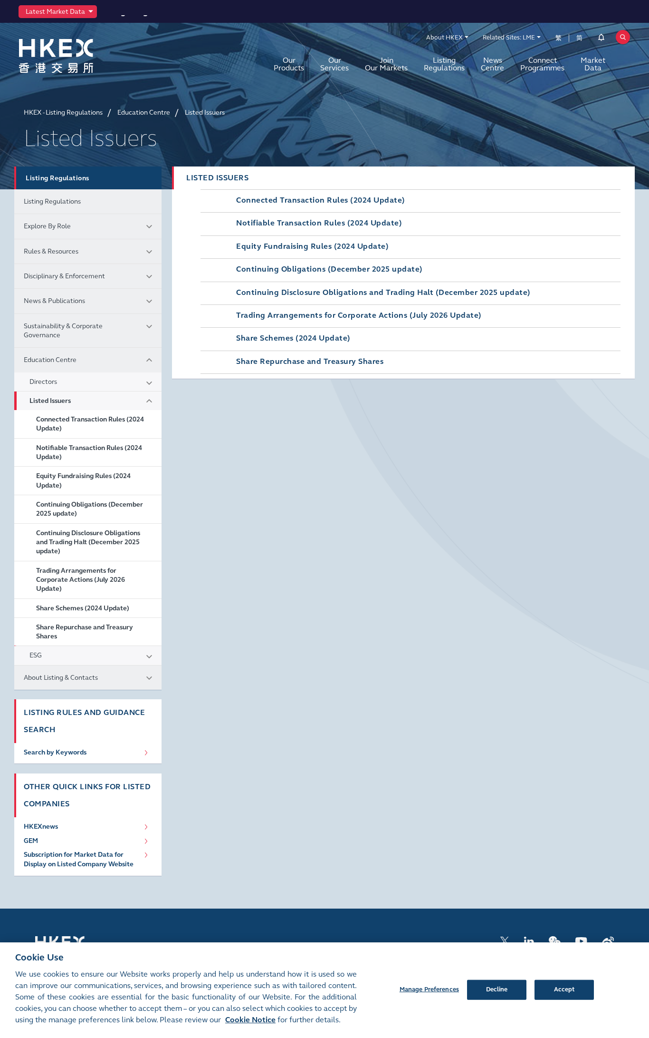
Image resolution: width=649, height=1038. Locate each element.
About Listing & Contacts (61, 678)
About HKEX (444, 37)
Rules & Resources (51, 251)
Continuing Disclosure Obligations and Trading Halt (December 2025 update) (88, 542)
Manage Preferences (429, 989)
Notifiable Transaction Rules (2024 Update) (89, 452)
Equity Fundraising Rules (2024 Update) (83, 480)
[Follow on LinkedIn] (529, 940)
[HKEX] (81, 56)
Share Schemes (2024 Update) (82, 608)
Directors (43, 382)
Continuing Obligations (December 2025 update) (89, 509)
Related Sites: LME (509, 37)
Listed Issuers (50, 401)
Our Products (289, 64)
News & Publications (54, 301)
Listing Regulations (444, 64)
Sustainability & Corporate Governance (63, 330)
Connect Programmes (542, 64)
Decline (497, 989)
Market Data (593, 64)
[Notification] (601, 39)
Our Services (334, 64)
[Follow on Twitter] (504, 940)
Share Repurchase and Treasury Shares (84, 631)
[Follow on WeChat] (555, 940)
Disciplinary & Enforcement (64, 276)
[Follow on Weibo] (608, 940)
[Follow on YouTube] (581, 940)
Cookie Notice (250, 1019)
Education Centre (50, 360)
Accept (564, 989)
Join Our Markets (386, 64)
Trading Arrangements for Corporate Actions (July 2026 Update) (80, 580)
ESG (35, 655)
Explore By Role (47, 226)
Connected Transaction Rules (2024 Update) (90, 423)
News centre (492, 64)
